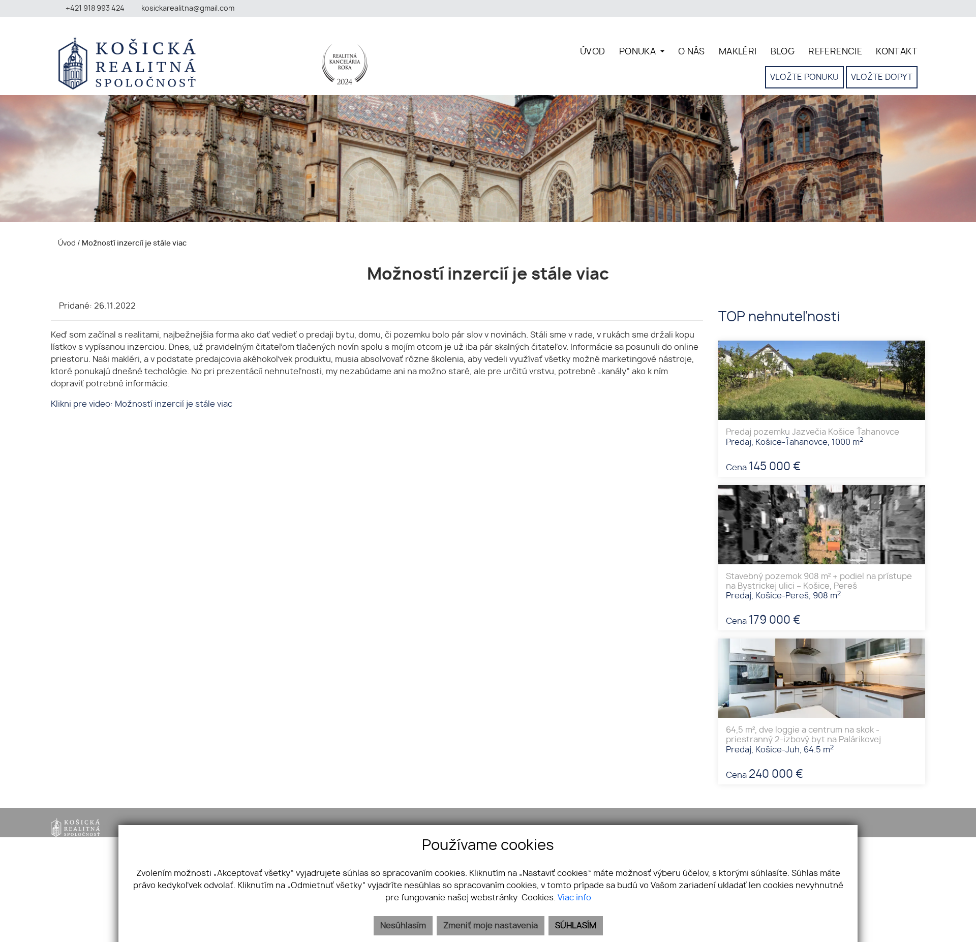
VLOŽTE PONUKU (804, 77)
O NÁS (691, 52)
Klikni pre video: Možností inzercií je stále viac (141, 404)
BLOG (783, 52)
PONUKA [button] (638, 52)
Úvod (66, 243)
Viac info (574, 898)
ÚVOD (592, 52)
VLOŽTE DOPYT (881, 77)
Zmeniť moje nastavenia (490, 926)
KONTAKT (897, 52)
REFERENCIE (835, 52)
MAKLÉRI (738, 52)
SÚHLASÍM (575, 926)
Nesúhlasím (403, 926)
